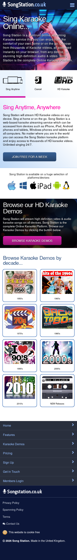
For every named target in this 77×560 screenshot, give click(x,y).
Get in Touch (11, 471)
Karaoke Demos (13, 444)
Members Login (13, 481)
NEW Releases (57, 403)
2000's (57, 368)
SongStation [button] (26, 4)
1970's (20, 333)
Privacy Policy (11, 503)
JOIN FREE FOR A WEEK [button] (29, 157)
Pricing (7, 453)
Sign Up (8, 462)
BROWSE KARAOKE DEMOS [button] (32, 241)
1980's (57, 333)
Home (7, 425)
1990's (20, 368)
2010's (20, 403)
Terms (6, 517)
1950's (20, 298)
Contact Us (12, 523)
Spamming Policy (13, 509)
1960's (57, 298)
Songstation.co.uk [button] (24, 491)
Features (9, 435)
